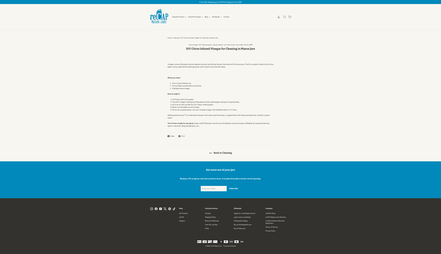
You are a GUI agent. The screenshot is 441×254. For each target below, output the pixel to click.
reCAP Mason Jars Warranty (276, 217)
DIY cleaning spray (205, 45)
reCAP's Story (271, 213)
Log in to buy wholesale (242, 217)
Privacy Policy (270, 231)
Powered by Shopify (230, 246)
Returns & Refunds (212, 221)
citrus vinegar (193, 45)
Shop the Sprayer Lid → (190, 126)
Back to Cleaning (222, 152)
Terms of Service (272, 227)
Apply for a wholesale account (244, 213)
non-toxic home (229, 45)
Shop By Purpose (194, 17)
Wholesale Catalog (240, 221)
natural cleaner (218, 45)
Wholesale (216, 17)
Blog (206, 17)
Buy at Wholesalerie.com (243, 225)
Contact (226, 17)
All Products (183, 213)
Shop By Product (178, 17)
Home (170, 38)
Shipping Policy (210, 217)
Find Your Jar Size (211, 225)
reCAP (181, 217)
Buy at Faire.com (240, 228)
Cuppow (182, 221)
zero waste (239, 45)
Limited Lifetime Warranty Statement (275, 222)
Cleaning (176, 38)
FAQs (207, 228)
